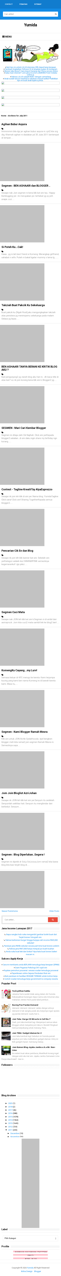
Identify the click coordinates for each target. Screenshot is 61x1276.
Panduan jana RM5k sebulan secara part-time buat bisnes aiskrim (31, 946)
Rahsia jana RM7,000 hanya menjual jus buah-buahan (31, 949)
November (15, 1137)
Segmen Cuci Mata (13, 612)
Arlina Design (26, 1271)
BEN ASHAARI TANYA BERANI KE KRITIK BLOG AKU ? (29, 368)
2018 (10, 1107)
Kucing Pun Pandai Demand (25, 1005)
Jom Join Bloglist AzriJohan (19, 793)
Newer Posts (7, 911)
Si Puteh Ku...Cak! (12, 247)
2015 (10, 1117)
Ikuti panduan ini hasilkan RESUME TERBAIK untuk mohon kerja (31, 976)
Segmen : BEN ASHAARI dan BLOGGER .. (25, 185)
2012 (10, 1127)
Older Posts (54, 911)
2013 (10, 1123)
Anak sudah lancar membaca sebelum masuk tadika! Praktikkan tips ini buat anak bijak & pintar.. (31, 80)
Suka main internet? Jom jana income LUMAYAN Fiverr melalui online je (31, 74)
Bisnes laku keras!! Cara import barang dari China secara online (31, 71)
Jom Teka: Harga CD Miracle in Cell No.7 (31, 1019)
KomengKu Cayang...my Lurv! (19, 670)
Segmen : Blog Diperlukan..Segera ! (23, 854)
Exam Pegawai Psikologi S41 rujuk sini (31, 967)
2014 (10, 1120)
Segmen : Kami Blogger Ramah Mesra (24, 731)
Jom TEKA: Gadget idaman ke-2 (26, 1033)
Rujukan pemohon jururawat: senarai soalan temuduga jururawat (31, 970)
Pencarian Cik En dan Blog (17, 550)
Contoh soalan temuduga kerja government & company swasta (31, 979)
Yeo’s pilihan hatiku (21, 991)
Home (3, 116)
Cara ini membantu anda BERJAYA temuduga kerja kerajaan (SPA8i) (31, 965)
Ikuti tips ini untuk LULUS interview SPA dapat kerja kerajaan (31, 67)
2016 (10, 1113)
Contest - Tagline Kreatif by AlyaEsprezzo (26, 489)
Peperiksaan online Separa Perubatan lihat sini (31, 973)
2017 (10, 1110)
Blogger (37, 1271)
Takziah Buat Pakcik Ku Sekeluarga (23, 305)
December (15, 1133)
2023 (10, 1103)
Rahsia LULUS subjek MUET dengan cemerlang (31, 77)
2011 (10, 1130)
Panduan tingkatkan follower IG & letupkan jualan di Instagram (31, 69)
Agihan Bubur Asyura (14, 124)
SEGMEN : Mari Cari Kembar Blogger (23, 427)
